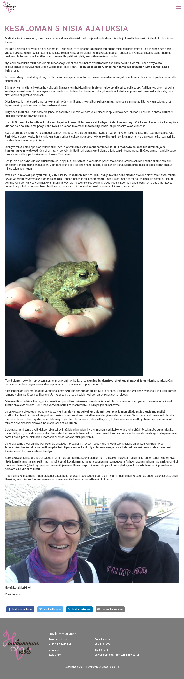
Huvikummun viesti (97, 666)
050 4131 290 (102, 643)
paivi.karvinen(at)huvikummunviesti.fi (117, 654)
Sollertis (114, 666)
